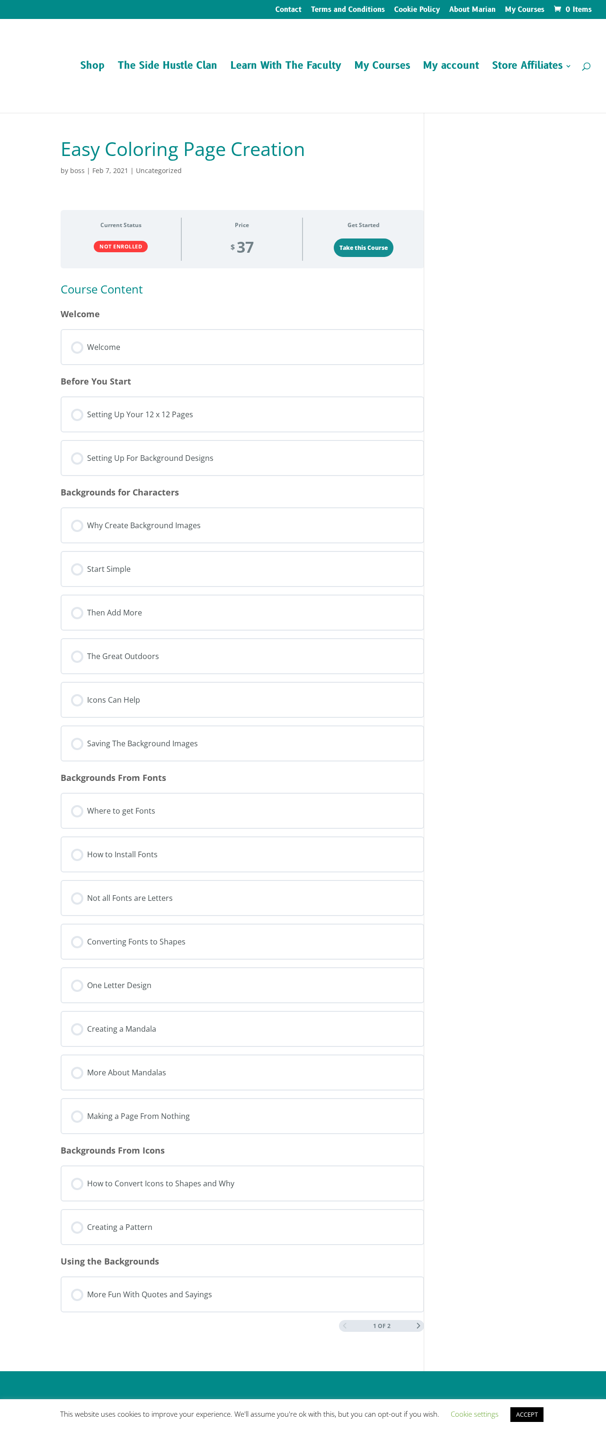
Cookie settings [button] (475, 1414)
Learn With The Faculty (286, 68)
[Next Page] (418, 1326)
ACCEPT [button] (527, 1414)
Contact (289, 10)
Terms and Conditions (348, 10)
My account (451, 68)
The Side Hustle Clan (167, 68)
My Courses (524, 10)
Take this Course (363, 248)
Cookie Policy (417, 10)
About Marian (472, 10)
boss (77, 170)
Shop (92, 68)
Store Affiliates (527, 68)
